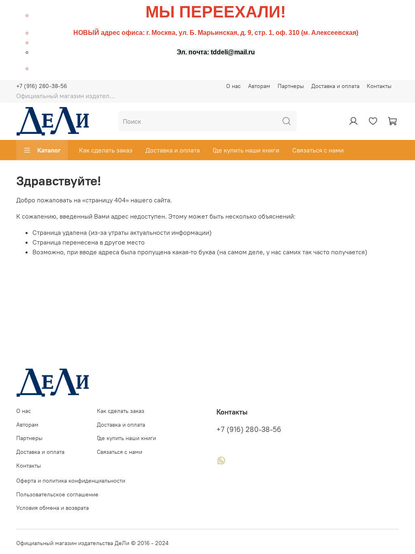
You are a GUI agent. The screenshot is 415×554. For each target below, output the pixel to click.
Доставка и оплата (335, 86)
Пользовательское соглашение (57, 494)
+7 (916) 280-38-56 (41, 86)
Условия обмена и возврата (52, 507)
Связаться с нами (318, 150)
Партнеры (291, 86)
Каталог (49, 150)
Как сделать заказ (106, 150)
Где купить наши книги (246, 150)
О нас (233, 86)
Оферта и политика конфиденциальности (70, 480)
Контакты (379, 86)
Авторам (259, 86)
